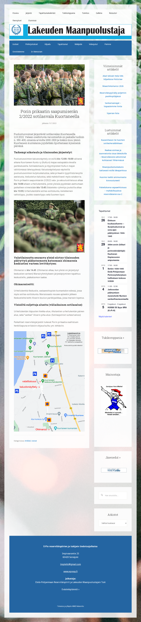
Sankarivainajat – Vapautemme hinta (113, 105)
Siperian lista (113, 113)
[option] (113, 351)
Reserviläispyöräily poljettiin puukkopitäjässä (113, 94)
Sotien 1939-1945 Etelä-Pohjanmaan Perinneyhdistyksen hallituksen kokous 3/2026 (117, 275)
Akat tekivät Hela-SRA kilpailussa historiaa (113, 77)
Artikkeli (28, 441)
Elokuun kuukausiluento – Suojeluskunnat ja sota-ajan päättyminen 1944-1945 (116, 228)
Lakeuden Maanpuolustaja (70, 30)
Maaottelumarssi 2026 (113, 86)
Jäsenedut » (112, 457)
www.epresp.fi (70, 571)
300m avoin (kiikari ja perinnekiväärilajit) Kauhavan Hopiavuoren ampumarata (116, 252)
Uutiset (34, 441)
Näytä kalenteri (105, 316)
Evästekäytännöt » (70, 589)
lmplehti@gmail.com (70, 564)
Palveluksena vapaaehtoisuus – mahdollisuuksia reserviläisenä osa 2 (113, 190)
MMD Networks (78, 606)
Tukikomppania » (113, 337)
